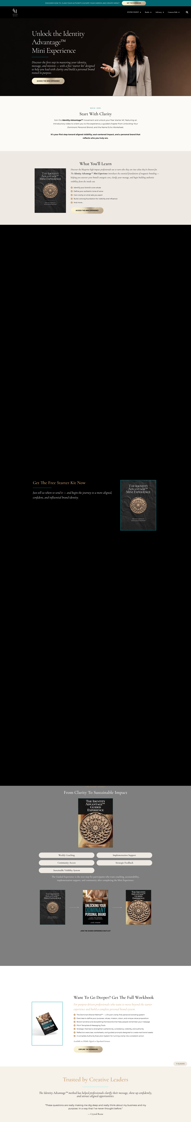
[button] (187, 12)
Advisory (158, 12)
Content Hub (172, 12)
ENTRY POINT (133, 12)
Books (147, 12)
